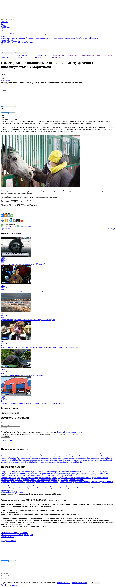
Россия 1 (10, 480)
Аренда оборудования (49, 34)
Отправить (5, 436)
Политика (34, 478)
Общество (21, 478)
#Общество (5, 81)
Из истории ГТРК (52, 488)
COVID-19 (12, 478)
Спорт (27, 478)
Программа (5, 28)
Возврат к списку (7, 440)
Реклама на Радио (25, 486)
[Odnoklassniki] (5, 215)
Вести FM (44, 480)
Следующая (110, 229)
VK (2, 42)
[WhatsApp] (11, 215)
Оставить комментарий (10, 413)
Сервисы (4, 490)
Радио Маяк (52, 480)
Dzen (21, 42)
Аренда (49, 486)
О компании (5, 38)
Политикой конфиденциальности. (14, 533)
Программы (5, 482)
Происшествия (44, 478)
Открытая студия (97, 482)
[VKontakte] (2, 215)
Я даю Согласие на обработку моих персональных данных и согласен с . (44, 432)
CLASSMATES (10, 42)
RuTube (26, 42)
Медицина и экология (66, 478)
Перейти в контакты (9, 585)
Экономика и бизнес (83, 478)
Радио (3, 26)
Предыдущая (6, 229)
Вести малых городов (68, 482)
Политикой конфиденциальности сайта (72, 432)
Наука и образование (100, 478)
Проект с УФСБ (7, 40)
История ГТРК (51, 38)
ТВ (2, 24)
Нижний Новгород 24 (31, 480)
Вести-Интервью (83, 482)
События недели (32, 482)
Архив (10, 490)
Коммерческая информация (63, 486)
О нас (3, 36)
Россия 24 (18, 480)
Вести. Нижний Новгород (49, 482)
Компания (5, 488)
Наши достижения (18, 38)
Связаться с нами (21, 53)
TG (17, 42)
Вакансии (85, 38)
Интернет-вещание (76, 480)
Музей (78, 38)
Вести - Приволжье (18, 482)
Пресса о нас (63, 38)
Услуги (3, 32)
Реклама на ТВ (6, 34)
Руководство (30, 38)
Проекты (4, 30)
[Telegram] (8, 215)
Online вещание (7, 53)
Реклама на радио (19, 34)
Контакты (72, 38)
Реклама (4, 486)
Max (31, 42)
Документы (93, 38)
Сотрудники (40, 38)
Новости (4, 22)
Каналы (4, 480)
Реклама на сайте (33, 34)
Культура (53, 478)
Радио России (63, 480)
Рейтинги (61, 34)
